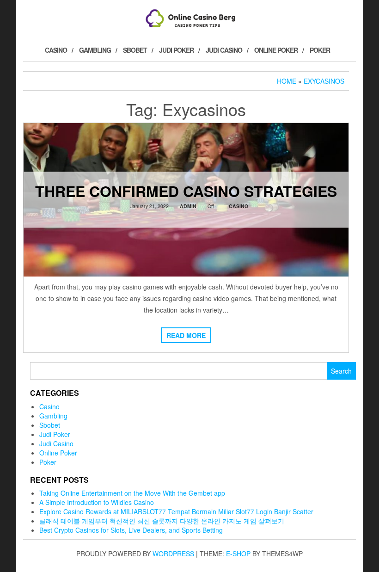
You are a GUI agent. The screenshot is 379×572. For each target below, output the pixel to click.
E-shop (238, 553)
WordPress (173, 553)
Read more (186, 335)
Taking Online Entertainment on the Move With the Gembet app (132, 493)
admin (188, 205)
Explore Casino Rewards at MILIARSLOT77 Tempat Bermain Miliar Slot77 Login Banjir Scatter (176, 511)
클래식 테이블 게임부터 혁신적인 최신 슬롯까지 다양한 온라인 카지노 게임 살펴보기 (161, 520)
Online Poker (276, 50)
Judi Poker (176, 50)
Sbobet (135, 50)
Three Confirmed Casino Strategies (186, 190)
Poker (320, 50)
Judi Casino (224, 50)
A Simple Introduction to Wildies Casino (96, 502)
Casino (56, 50)
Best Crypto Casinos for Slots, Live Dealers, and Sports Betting (131, 530)
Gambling (95, 50)
